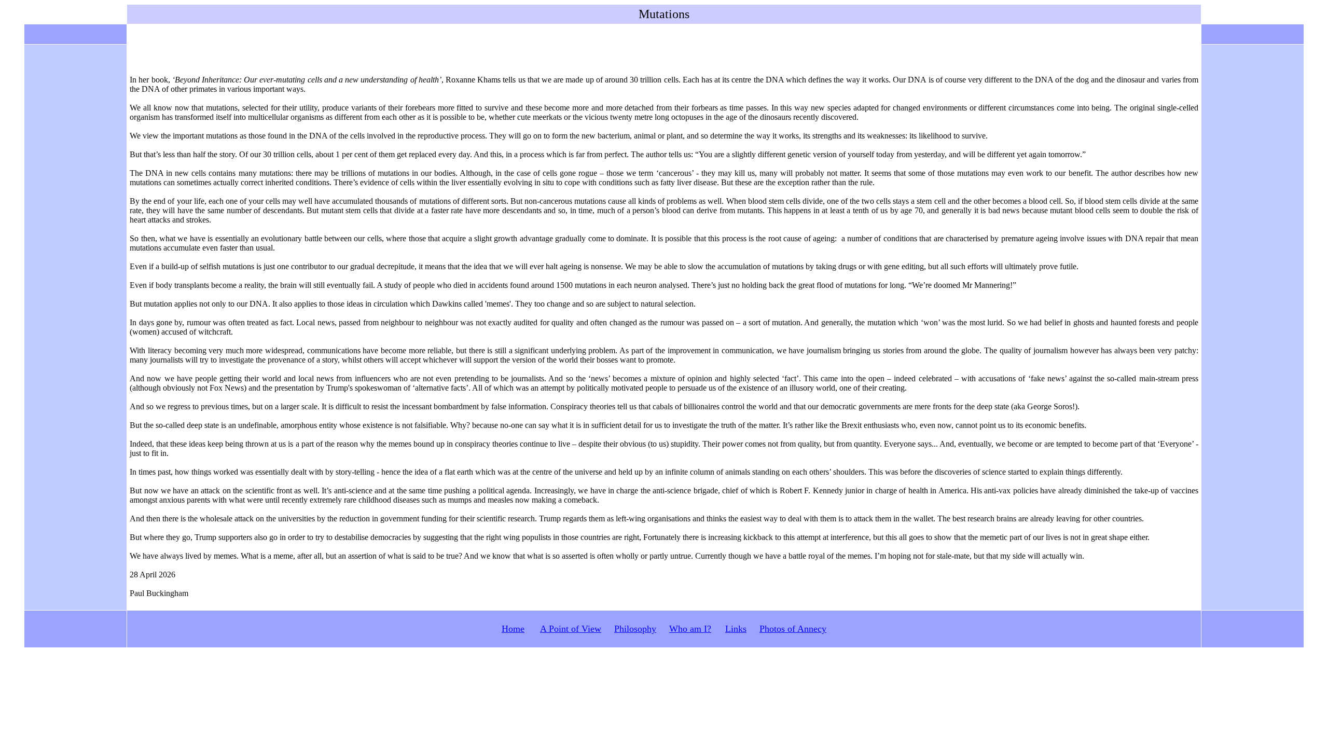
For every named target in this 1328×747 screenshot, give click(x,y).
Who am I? (690, 629)
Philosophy (635, 629)
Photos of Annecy (792, 629)
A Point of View (570, 629)
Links (735, 629)
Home (513, 629)
